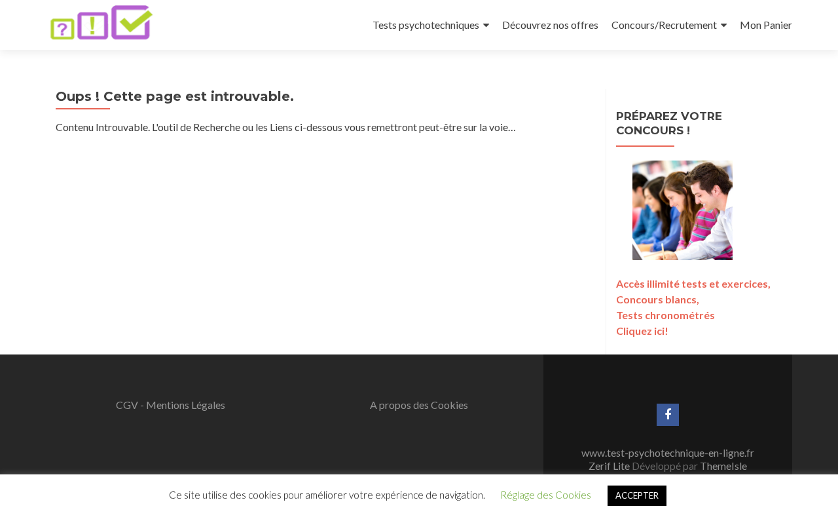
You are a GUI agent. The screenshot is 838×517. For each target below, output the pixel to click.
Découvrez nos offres (550, 24)
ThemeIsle (723, 465)
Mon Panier (766, 24)
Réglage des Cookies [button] (545, 495)
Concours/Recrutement (664, 24)
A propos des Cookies (419, 404)
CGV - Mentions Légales (170, 404)
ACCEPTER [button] (637, 495)
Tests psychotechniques (426, 24)
